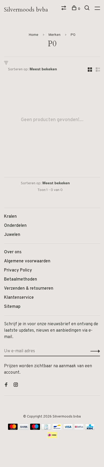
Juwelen (12, 235)
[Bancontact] (57, 428)
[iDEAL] (52, 437)
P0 (72, 35)
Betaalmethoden (20, 279)
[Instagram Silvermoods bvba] (16, 385)
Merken (54, 35)
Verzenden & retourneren (28, 288)
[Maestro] (35, 428)
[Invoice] (46, 428)
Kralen (10, 216)
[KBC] (90, 428)
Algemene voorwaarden (27, 261)
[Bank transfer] (24, 428)
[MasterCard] (13, 428)
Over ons (13, 252)
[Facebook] (6, 385)
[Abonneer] (93, 351)
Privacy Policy (18, 270)
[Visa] (68, 428)
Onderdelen (15, 225)
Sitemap (12, 306)
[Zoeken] (88, 9)
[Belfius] (79, 428)
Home (33, 35)
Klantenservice (19, 297)
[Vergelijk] (64, 9)
